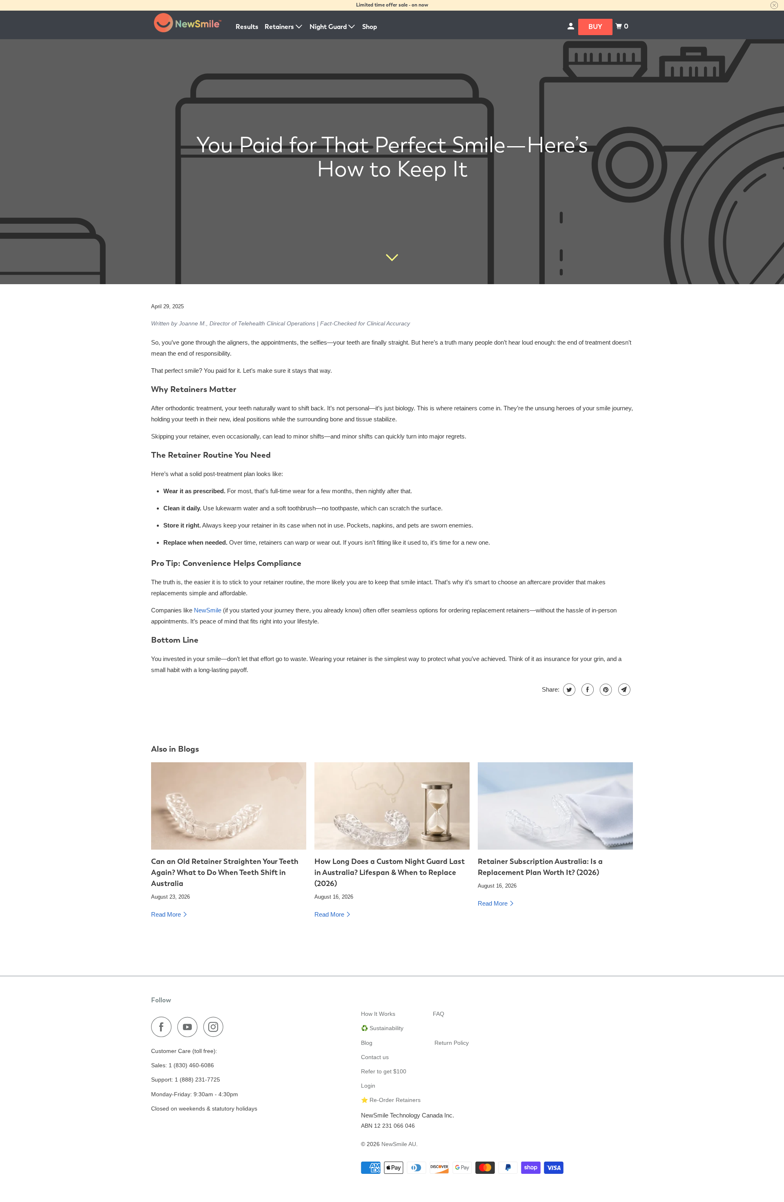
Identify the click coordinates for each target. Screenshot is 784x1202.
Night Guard (329, 26)
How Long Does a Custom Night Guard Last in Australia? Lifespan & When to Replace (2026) (389, 872)
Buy (595, 26)
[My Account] (571, 26)
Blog (366, 1043)
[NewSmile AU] (188, 24)
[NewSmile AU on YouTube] (189, 1027)
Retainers (280, 26)
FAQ (438, 1014)
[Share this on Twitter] (568, 689)
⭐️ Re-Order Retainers (391, 1100)
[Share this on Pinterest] (605, 689)
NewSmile (207, 610)
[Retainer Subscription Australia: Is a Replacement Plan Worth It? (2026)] (555, 806)
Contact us (375, 1057)
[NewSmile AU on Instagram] (215, 1027)
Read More (167, 914)
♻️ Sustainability (382, 1028)
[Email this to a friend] (623, 689)
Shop (369, 26)
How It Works (378, 1014)
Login (368, 1085)
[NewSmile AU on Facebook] (163, 1027)
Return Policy (451, 1043)
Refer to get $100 (383, 1071)
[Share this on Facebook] (586, 689)
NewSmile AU (398, 1144)
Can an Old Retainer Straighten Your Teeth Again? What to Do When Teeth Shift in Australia (224, 872)
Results (247, 26)
